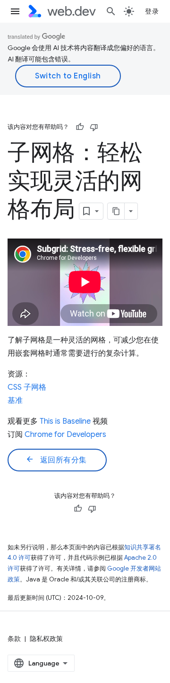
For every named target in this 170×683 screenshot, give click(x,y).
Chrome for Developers (65, 434)
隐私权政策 (46, 638)
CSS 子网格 (27, 387)
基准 (15, 400)
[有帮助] (80, 127)
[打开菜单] (15, 11)
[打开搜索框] (111, 11)
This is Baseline (65, 421)
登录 (152, 11)
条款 (14, 638)
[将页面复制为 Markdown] (116, 211)
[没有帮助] (94, 127)
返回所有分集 (56, 459)
